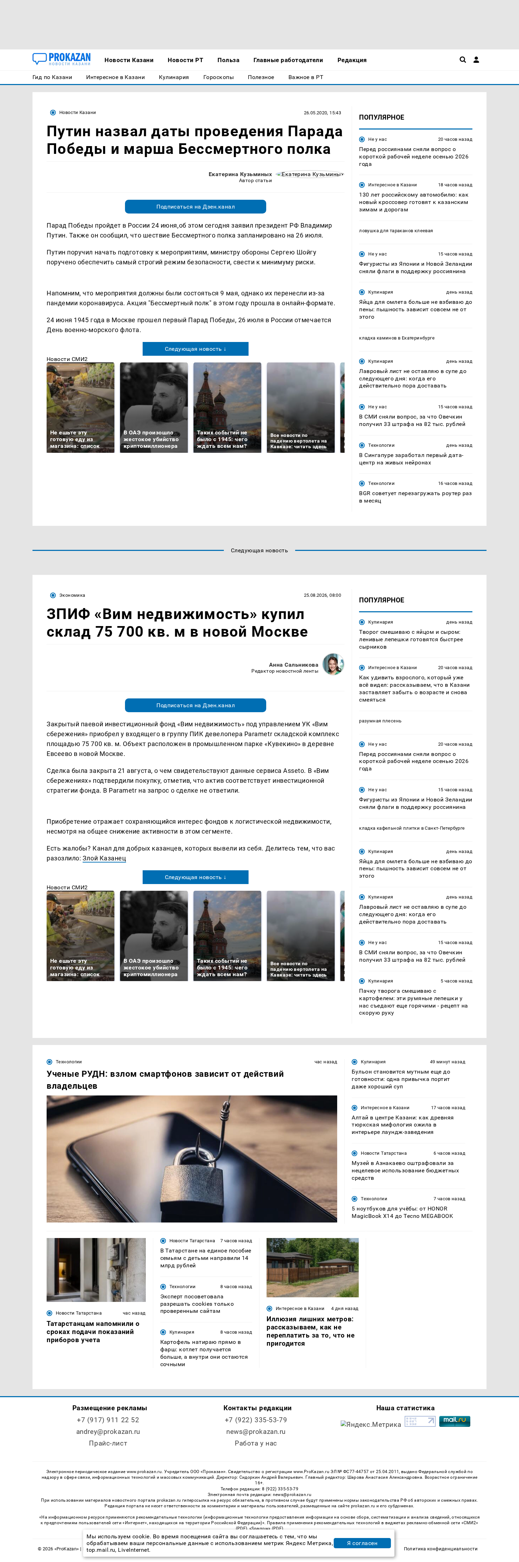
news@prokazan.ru (256, 1432)
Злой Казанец (104, 858)
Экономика (72, 595)
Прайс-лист (108, 1443)
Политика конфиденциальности (441, 1548)
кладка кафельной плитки (389, 828)
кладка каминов (377, 338)
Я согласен (362, 1543)
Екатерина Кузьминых (240, 174)
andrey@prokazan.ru (108, 1432)
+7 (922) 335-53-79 (256, 1420)
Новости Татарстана (384, 1153)
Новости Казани (77, 112)
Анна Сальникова (293, 664)
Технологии (381, 445)
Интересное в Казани (392, 184)
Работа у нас (256, 1443)
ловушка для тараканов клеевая (396, 230)
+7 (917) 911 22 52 (108, 1420)
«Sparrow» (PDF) (266, 1528)
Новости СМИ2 (67, 359)
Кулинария (380, 292)
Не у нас (377, 139)
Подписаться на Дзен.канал (195, 206)
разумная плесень (380, 720)
